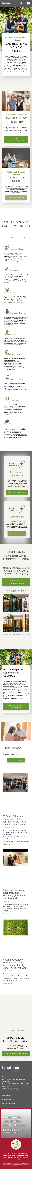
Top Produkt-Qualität (11, 334)
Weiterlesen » (7, 844)
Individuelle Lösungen (12, 354)
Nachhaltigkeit (9, 424)
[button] (28, 3)
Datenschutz (6, 1099)
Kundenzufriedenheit (11, 270)
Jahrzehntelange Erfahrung (14, 249)
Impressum (6, 1096)
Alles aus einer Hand (11, 401)
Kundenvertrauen (10, 292)
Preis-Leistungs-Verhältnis (13, 379)
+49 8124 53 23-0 (14, 1084)
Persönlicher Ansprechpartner (14, 313)
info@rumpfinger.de (14, 1089)
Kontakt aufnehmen (8, 1103)
